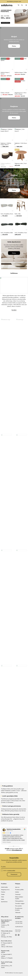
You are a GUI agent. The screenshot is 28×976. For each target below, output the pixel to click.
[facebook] (16, 935)
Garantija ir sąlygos (19, 903)
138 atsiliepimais (17, 850)
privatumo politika (11, 870)
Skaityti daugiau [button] (7, 842)
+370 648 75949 (18, 923)
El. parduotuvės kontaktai (18, 909)
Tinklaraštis (17, 912)
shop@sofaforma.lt (19, 926)
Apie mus (17, 887)
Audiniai (17, 892)
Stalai (2, 897)
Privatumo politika (19, 889)
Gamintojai (17, 894)
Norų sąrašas (18, 906)
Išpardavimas (4, 901)
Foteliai (2, 894)
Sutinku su (9, 870)
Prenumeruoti (14, 874)
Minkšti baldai (4, 887)
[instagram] (18, 935)
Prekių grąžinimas (19, 901)
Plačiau (14, 46)
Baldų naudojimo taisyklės (19, 897)
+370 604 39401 (18, 921)
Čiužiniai (3, 892)
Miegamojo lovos (5, 889)
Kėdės (2, 899)
